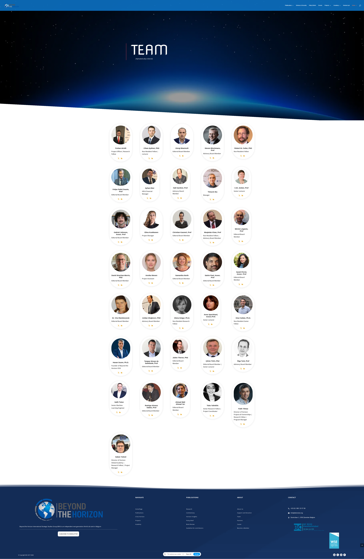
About (353, 5)
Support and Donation (244, 513)
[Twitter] (118, 158)
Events (320, 5)
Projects (327, 5)
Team (239, 516)
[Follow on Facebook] (344, 555)
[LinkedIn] (121, 158)
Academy (138, 524)
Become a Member (243, 528)
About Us (240, 509)
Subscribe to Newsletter (68, 534)
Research (189, 509)
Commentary (190, 513)
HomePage (138, 509)
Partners (240, 520)
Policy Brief (190, 520)
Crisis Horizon (139, 516)
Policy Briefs (312, 5)
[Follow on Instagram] (341, 555)
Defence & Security (301, 5)
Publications (288, 5)
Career (239, 524)
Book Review (190, 524)
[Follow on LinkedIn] (334, 555)
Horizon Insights (191, 516)
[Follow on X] (338, 555)
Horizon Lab (346, 5)
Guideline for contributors (194, 528)
